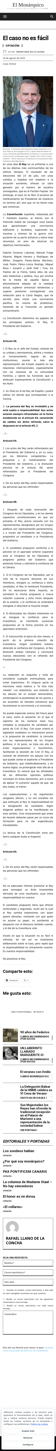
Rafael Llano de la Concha (30, 51)
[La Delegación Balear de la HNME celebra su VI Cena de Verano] (10, 1092)
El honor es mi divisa (19, 1196)
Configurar (28, 1444)
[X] (12, 71)
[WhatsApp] (25, 71)
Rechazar (28, 1437)
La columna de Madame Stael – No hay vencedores (27, 1184)
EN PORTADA (28, 1130)
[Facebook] (6, 71)
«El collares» (13, 1207)
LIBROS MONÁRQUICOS (34, 1076)
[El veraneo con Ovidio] (10, 1074)
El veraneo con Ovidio (35, 1072)
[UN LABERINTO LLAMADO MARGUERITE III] (10, 1053)
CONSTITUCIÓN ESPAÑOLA (21, 1012)
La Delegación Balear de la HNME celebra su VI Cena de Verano (36, 1090)
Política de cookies (39, 1424)
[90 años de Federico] (10, 1035)
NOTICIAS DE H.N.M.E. (33, 1098)
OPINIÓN (7, 1156)
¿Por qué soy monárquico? (23, 1161)
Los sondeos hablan (18, 1151)
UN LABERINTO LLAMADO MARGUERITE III (32, 1051)
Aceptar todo (28, 1431)
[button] (52, 16)
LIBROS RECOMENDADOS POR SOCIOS (35, 1037)
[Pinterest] (19, 71)
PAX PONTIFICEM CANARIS (25, 1172)
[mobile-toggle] (4, 16)
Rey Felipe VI (39, 1012)
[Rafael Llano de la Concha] (5, 51)
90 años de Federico (34, 1032)
